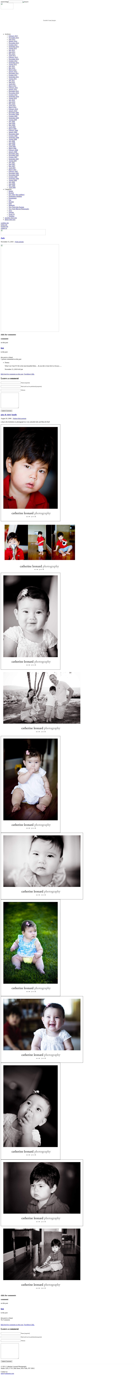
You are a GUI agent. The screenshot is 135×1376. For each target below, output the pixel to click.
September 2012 (14, 63)
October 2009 (13, 116)
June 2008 (12, 143)
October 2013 (13, 45)
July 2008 (12, 141)
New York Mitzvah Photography (19, 209)
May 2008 (12, 145)
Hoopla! (11, 202)
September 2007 (14, 159)
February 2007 (13, 171)
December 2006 (14, 173)
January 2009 (13, 132)
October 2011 (13, 75)
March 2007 (12, 170)
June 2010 (12, 102)
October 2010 (13, 95)
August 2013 (13, 48)
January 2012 (13, 71)
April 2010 (12, 105)
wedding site (5, 223)
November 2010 (14, 93)
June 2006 (12, 184)
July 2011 (12, 80)
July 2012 (12, 66)
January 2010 (13, 111)
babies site (4, 225)
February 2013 (13, 57)
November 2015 (14, 38)
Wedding (11, 216)
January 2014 (13, 41)
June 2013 (12, 52)
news (10, 211)
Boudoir (11, 193)
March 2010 (12, 107)
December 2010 (14, 91)
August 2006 (13, 180)
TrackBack (29, 374)
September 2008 (14, 137)
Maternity (12, 205)
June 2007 (12, 164)
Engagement (13, 198)
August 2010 (13, 98)
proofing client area (11, 218)
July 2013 (12, 50)
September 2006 (14, 178)
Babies (11, 191)
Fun (10, 200)
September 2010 (14, 96)
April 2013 (12, 55)
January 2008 (13, 152)
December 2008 (14, 134)
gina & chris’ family (9, 415)
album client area (10, 219)
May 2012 (12, 68)
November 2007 (14, 155)
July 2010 (12, 100)
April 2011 (12, 84)
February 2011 (13, 87)
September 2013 (14, 46)
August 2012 (13, 64)
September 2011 (14, 77)
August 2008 (13, 139)
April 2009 (12, 127)
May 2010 (12, 104)
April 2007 (12, 168)
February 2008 (13, 150)
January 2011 (13, 89)
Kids (10, 203)
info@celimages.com (7, 1373)
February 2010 (13, 109)
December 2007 (14, 153)
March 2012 (12, 70)
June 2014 (12, 39)
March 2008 (12, 148)
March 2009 (12, 128)
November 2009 (14, 114)
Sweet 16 (12, 214)
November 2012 (14, 59)
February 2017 (13, 36)
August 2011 (13, 79)
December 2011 (14, 73)
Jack (3, 238)
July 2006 (12, 182)
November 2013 (14, 43)
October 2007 (13, 157)
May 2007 (12, 166)
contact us (4, 228)
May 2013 (12, 54)
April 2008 (12, 146)
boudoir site (4, 226)
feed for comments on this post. (12, 374)
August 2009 (13, 120)
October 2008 (13, 136)
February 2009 (13, 130)
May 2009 (12, 125)
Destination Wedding (15, 196)
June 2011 (12, 82)
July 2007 (12, 162)
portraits (11, 212)
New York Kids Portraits (16, 207)
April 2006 (12, 187)
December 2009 (14, 112)
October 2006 (13, 177)
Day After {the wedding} (17, 194)
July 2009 (12, 121)
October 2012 (13, 61)
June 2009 (12, 123)
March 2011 (12, 86)
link (2, 348)
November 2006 (14, 175)
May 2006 (12, 186)
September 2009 (14, 118)
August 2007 (13, 161)
